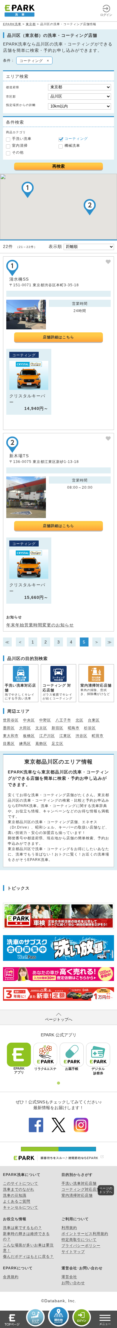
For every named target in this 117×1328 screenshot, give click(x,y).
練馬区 (25, 743)
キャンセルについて (20, 1207)
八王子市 (63, 720)
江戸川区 (47, 736)
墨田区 (9, 728)
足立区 (57, 743)
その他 (18, 152)
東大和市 (11, 736)
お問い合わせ (73, 1283)
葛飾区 (41, 743)
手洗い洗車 (22, 139)
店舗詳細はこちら (58, 337)
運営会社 (69, 1277)
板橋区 (29, 736)
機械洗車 (72, 145)
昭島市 (74, 728)
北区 (79, 720)
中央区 (29, 720)
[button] (27, 189)
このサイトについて (20, 1183)
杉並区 (90, 728)
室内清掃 (20, 145)
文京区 (41, 728)
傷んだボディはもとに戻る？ (28, 1256)
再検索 (58, 166)
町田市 (98, 736)
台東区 (94, 720)
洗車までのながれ (18, 1189)
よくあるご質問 (16, 1201)
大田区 (25, 728)
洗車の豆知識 (14, 1195)
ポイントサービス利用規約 (85, 1234)
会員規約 (11, 1277)
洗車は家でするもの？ (22, 1228)
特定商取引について (79, 1240)
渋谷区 (81, 736)
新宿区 (57, 728)
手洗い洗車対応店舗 (79, 1183)
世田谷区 (11, 720)
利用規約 (69, 1228)
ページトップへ (58, 1019)
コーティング (76, 139)
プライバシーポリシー (81, 1246)
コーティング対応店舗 (81, 1189)
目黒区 (9, 743)
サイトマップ (73, 1252)
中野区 (45, 720)
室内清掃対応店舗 (77, 1195)
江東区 (65, 736)
